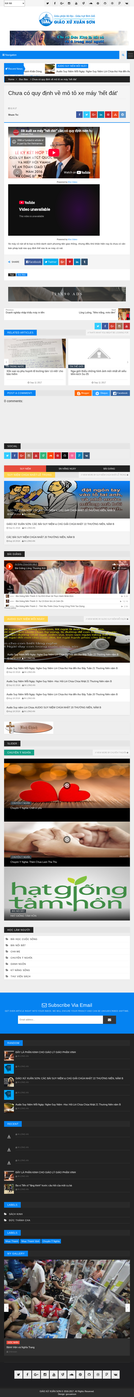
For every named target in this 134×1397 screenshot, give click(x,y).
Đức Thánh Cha (19, 1220)
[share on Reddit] (122, 114)
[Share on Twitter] (86, 114)
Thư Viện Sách (21, 976)
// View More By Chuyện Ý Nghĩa (110, 752)
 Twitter (51, 262)
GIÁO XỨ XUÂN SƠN (50, 1391)
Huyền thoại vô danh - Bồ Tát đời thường (32, 861)
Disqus (104, 393)
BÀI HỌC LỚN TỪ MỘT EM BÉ (27, 808)
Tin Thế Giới (12, 366)
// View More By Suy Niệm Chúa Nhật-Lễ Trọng (103, 474)
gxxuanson (71, 1394)
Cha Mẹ (15, 951)
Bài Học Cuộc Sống (24, 939)
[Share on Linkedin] (101, 114)
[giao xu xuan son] (67, 19)
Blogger (85, 393)
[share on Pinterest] (108, 114)
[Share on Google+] (94, 114)
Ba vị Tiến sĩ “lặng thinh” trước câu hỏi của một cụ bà (44, 1185)
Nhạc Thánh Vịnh (30, 1241)
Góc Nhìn (13, 1342)
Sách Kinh (16, 1214)
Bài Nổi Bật (18, 803)
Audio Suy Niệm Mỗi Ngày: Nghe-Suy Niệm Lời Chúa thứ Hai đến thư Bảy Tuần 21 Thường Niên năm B (62, 668)
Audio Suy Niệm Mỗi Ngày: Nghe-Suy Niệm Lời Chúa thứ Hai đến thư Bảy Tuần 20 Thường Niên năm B (62, 694)
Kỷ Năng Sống (20, 970)
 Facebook (33, 262)
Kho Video (72, 182)
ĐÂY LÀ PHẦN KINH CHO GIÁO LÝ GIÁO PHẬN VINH (46, 1052)
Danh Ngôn (18, 964)
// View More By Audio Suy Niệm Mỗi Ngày (106, 619)
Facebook (122, 393)
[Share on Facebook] (79, 114)
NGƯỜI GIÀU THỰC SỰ (24, 915)
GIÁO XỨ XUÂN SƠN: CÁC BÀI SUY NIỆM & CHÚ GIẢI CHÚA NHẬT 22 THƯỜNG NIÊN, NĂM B (60, 524)
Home (11, 79)
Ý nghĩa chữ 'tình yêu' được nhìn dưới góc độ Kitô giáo (36, 1347)
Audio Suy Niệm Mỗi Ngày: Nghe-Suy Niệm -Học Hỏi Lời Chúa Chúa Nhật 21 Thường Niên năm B (59, 681)
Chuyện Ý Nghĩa (21, 911)
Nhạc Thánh (11, 1241)
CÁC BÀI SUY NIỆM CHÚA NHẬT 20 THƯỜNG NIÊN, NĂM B (41, 537)
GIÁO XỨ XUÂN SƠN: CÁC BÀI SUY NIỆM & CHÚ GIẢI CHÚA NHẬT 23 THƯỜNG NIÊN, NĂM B (61, 510)
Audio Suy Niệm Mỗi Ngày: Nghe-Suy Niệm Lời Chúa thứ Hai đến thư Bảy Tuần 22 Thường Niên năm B (62, 654)
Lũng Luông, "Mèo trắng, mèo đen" (91, 371)
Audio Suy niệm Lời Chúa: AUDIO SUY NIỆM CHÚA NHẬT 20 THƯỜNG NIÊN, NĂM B (54, 707)
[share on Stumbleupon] (115, 114)
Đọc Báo (23, 79)
